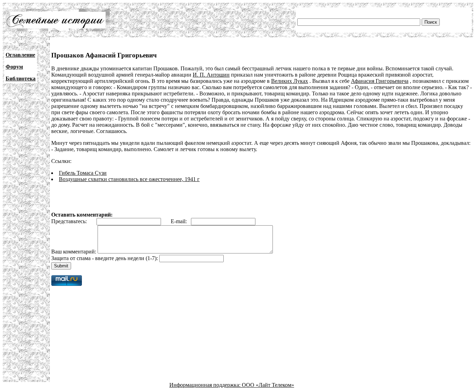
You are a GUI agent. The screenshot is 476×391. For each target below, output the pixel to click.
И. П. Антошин (211, 75)
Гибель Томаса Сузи (83, 173)
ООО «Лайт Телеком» (268, 385)
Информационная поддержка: (205, 385)
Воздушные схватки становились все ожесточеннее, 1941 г (129, 179)
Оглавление (20, 55)
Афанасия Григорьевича (379, 81)
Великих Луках (289, 81)
